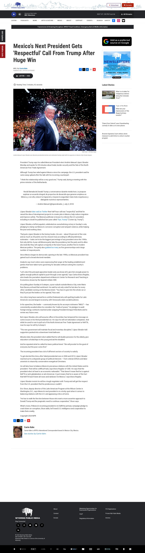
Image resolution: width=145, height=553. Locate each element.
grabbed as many (52, 247)
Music (60, 20)
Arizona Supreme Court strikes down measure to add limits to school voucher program (116, 136)
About (68, 20)
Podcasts (25, 20)
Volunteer (115, 5)
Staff (81, 514)
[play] (13, 14)
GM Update (2, 36)
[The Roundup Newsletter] (117, 64)
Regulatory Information (87, 518)
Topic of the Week (122, 106)
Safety (107, 20)
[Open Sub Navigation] (18, 20)
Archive (108, 518)
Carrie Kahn (23, 68)
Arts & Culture (47, 20)
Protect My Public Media (113, 513)
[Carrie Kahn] (17, 432)
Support (79, 20)
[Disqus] (72, 475)
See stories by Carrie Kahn (35, 433)
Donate (129, 5)
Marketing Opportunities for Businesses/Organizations (88, 509)
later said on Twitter (39, 212)
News (35, 20)
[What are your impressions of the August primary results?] (108, 109)
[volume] (19, 14)
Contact (56, 513)
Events (90, 20)
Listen (13, 20)
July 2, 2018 (69, 204)
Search (100, 20)
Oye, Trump (62, 220)
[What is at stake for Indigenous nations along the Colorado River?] (108, 94)
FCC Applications (111, 509)
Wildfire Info (2, 51)
